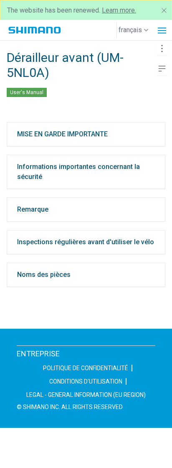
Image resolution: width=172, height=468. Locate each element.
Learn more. (119, 10)
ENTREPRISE (38, 353)
